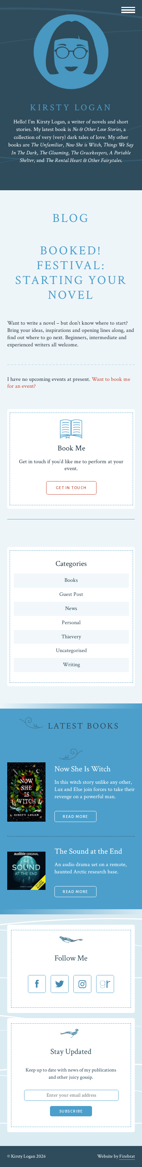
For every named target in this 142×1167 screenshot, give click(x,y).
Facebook (37, 984)
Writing (71, 664)
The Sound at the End (88, 851)
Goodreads (105, 984)
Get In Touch (71, 488)
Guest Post (71, 594)
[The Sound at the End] (26, 888)
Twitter (60, 984)
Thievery (71, 636)
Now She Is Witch (82, 769)
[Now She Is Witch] (26, 820)
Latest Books (83, 726)
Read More (75, 816)
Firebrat (127, 1156)
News (71, 608)
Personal (71, 622)
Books (71, 580)
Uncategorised (71, 650)
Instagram (82, 984)
